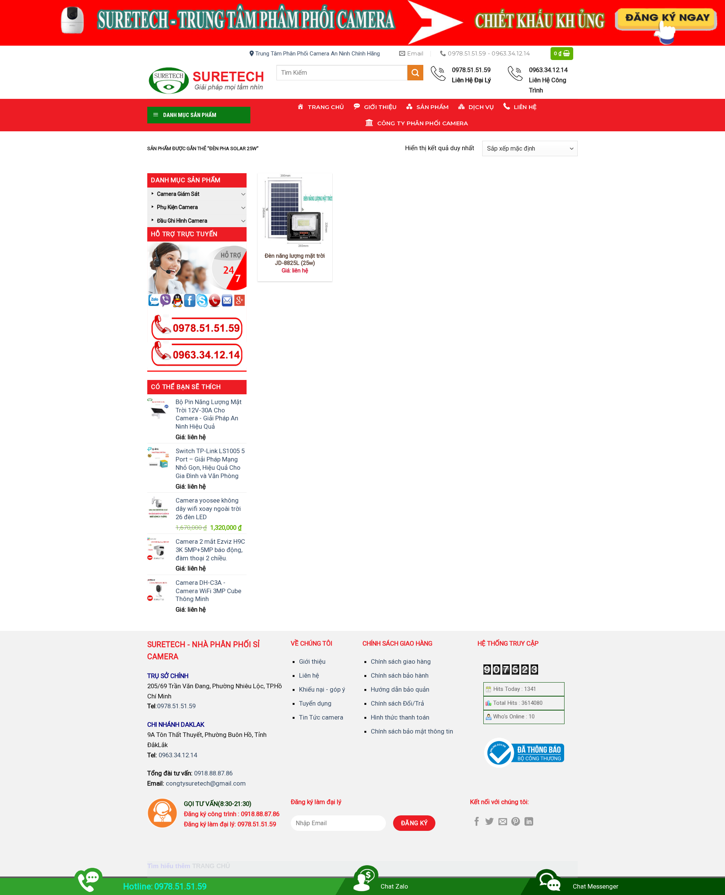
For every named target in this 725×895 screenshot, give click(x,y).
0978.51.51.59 (176, 706)
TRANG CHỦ (211, 866)
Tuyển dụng (315, 703)
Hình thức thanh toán (400, 717)
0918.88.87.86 (213, 773)
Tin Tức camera (321, 717)
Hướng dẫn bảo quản (400, 689)
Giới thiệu (312, 661)
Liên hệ (309, 675)
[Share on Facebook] (476, 822)
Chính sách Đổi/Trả (397, 703)
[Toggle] (243, 193)
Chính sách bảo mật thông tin (412, 731)
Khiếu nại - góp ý (322, 689)
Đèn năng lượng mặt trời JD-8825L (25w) (295, 259)
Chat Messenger (596, 886)
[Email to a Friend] (502, 822)
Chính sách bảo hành (400, 675)
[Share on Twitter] (489, 822)
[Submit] (415, 72)
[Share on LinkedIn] (528, 822)
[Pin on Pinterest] (515, 822)
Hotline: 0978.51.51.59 (165, 886)
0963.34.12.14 (178, 755)
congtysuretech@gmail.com (206, 783)
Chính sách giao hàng (401, 661)
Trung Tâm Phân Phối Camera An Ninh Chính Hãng (317, 53)
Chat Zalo (394, 886)
